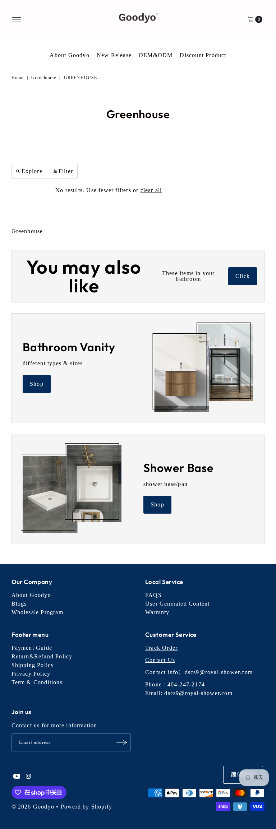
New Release (114, 55)
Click (242, 276)
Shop (36, 384)
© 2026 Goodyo (33, 806)
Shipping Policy (33, 665)
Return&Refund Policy (42, 656)
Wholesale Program (37, 612)
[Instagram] (28, 777)
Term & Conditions (37, 682)
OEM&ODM (155, 55)
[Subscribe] (122, 742)
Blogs (19, 604)
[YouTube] (16, 777)
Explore (32, 171)
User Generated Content (177, 604)
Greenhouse (43, 77)
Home (18, 77)
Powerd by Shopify (86, 806)
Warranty (157, 612)
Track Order (161, 648)
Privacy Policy (31, 674)
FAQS (153, 595)
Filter (66, 171)
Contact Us (160, 660)
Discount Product (203, 55)
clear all (151, 190)
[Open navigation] (16, 19)
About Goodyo (69, 55)
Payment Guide (32, 648)
